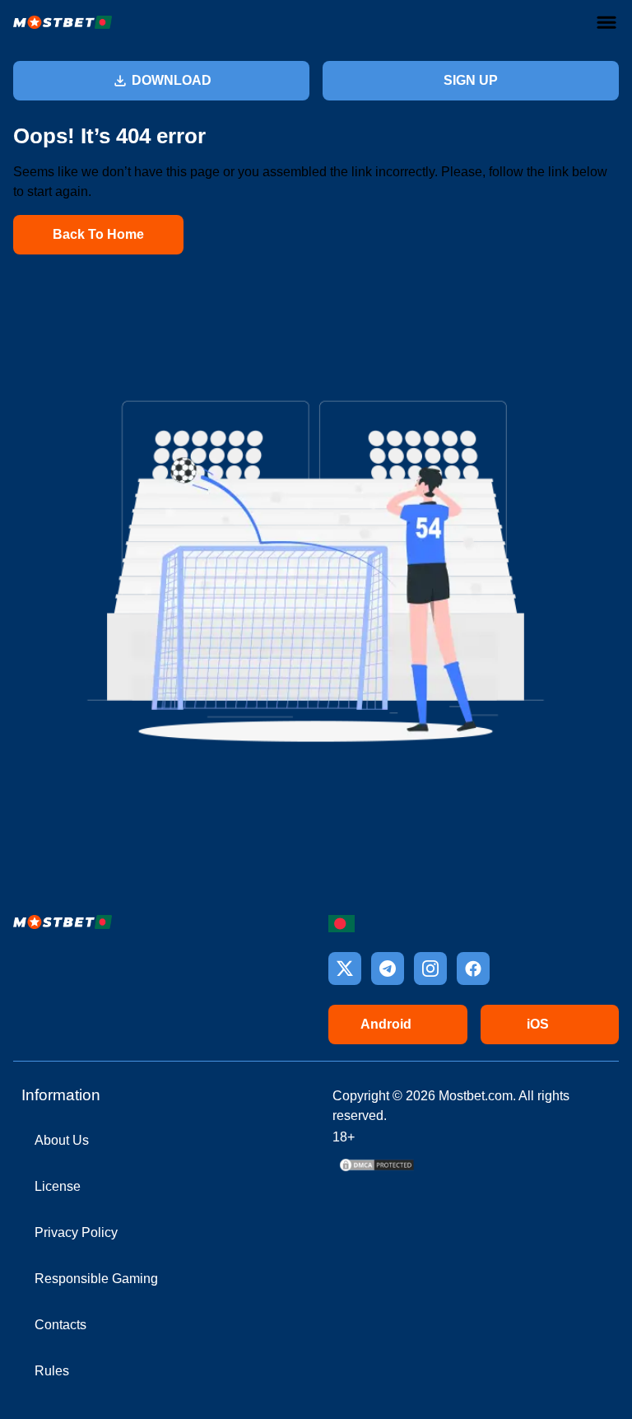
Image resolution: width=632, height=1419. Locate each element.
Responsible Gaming (96, 1279)
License (58, 1186)
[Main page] (62, 23)
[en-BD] (341, 923)
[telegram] (387, 968)
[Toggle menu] (606, 22)
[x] (344, 968)
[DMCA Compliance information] (377, 1169)
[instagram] (430, 968)
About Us (62, 1140)
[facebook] (473, 968)
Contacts (60, 1325)
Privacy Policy (76, 1232)
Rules (52, 1371)
